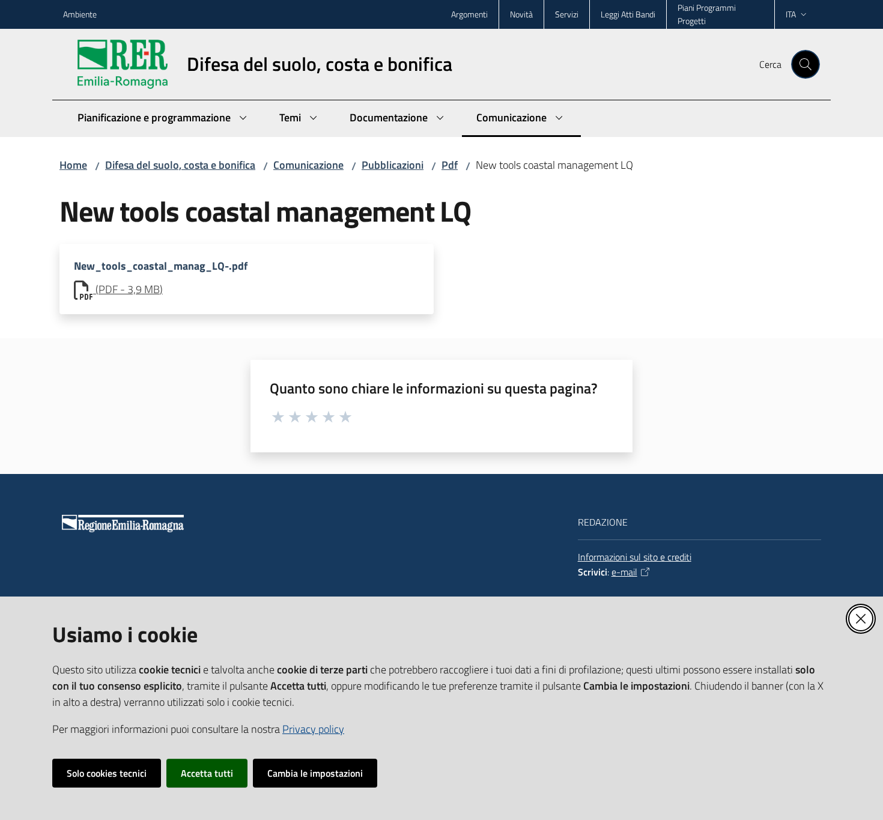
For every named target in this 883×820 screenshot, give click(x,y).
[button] (805, 64)
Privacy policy (313, 729)
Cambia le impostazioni (315, 773)
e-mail (624, 572)
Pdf (450, 165)
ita (791, 14)
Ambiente (80, 14)
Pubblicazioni (392, 165)
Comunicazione (308, 165)
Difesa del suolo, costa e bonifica (180, 165)
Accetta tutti (207, 773)
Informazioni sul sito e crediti (634, 557)
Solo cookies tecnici (107, 773)
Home (73, 165)
